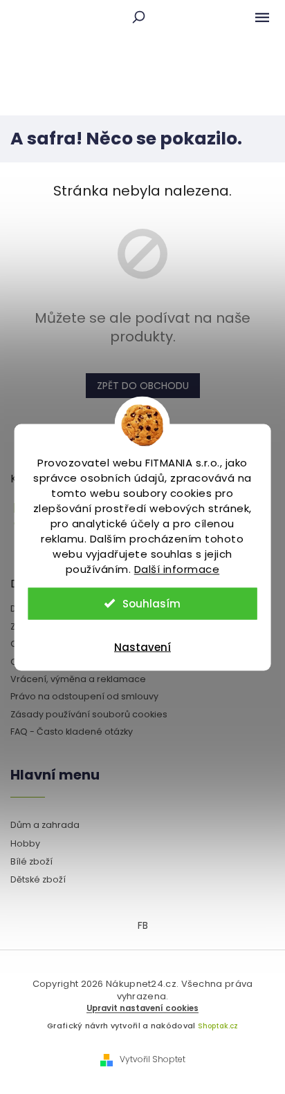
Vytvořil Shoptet (152, 1059)
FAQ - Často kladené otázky (71, 731)
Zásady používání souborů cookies (88, 714)
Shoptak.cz (218, 1025)
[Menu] (262, 17)
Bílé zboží (31, 861)
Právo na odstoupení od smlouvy (84, 696)
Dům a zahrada (45, 825)
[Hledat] (138, 17)
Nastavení (142, 646)
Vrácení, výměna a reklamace (78, 679)
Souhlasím (151, 603)
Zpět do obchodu (143, 386)
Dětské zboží (38, 879)
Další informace (177, 568)
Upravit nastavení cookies (142, 1008)
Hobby (25, 843)
